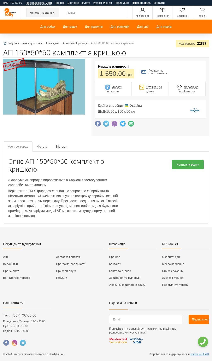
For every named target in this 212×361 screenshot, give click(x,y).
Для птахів (164, 26)
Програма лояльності (70, 263)
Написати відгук (188, 164)
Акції (6, 256)
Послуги (61, 277)
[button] (44, 87)
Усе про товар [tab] (17, 146)
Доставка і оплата (78, 2)
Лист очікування (173, 277)
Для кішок (70, 26)
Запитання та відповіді (124, 277)
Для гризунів (94, 26)
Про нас (60, 2)
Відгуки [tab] (61, 146)
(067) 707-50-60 (24, 315)
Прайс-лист (122, 2)
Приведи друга (141, 2)
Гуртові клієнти (102, 2)
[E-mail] (131, 125)
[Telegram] (106, 125)
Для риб (143, 26)
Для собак (47, 26)
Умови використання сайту (127, 284)
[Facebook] (98, 125)
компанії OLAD (199, 354)
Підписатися (200, 319)
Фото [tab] (42, 146)
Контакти (159, 2)
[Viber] (114, 125)
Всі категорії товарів (16, 277)
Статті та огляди (120, 271)
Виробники (10, 263)
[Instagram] (14, 344)
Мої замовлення (173, 263)
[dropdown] (203, 342)
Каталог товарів (41, 12)
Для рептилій (120, 26)
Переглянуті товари (175, 284)
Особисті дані (171, 256)
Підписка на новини (123, 303)
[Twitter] (123, 125)
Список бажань (172, 271)
